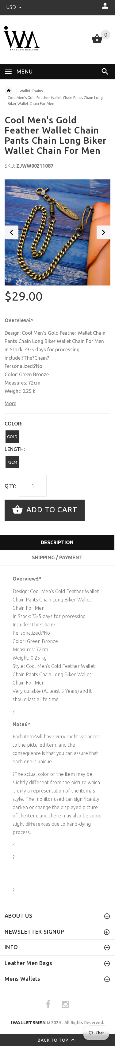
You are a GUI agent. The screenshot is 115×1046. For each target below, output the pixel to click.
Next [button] (103, 232)
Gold (12, 436)
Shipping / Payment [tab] (57, 557)
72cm (12, 462)
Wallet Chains (31, 91)
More (10, 403)
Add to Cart (50, 509)
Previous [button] (11, 232)
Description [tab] (57, 542)
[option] (57, 232)
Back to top (54, 1040)
